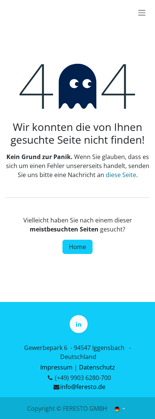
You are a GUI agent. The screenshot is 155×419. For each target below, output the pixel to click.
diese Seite (121, 175)
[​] (79, 324)
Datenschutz (97, 367)
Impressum (56, 367)
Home (77, 247)
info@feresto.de (82, 387)
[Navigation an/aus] (141, 12)
